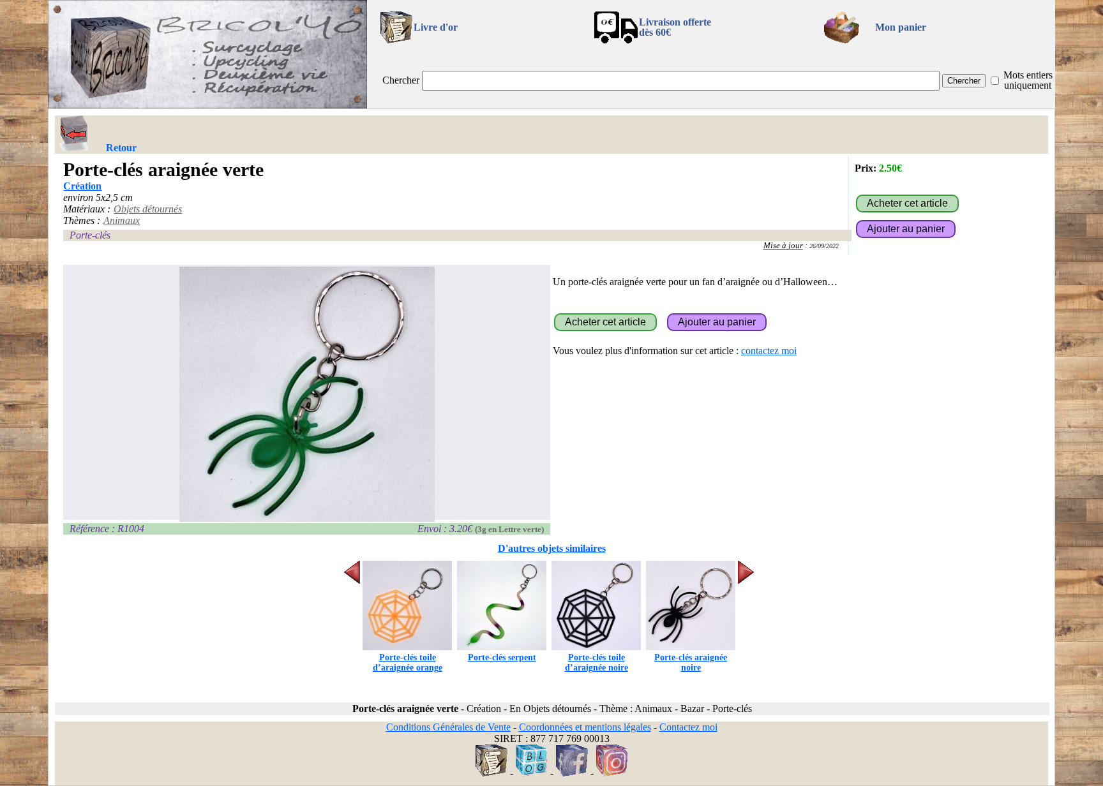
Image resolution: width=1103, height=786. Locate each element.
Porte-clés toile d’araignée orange (407, 662)
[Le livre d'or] (491, 772)
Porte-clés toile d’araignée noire (596, 662)
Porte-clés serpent (502, 657)
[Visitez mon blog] (532, 772)
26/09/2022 (824, 245)
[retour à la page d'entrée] (207, 105)
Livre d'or (436, 27)
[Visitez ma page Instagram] (612, 772)
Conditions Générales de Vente (448, 727)
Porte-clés (90, 235)
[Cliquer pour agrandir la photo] (307, 394)
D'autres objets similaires (552, 548)
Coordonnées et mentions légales (585, 727)
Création (82, 186)
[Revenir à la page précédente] (74, 133)
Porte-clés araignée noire (690, 662)
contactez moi (769, 350)
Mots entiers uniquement (1028, 80)
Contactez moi (688, 727)
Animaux (121, 220)
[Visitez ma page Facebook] (572, 772)
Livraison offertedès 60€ (675, 27)
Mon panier (900, 27)
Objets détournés (148, 209)
